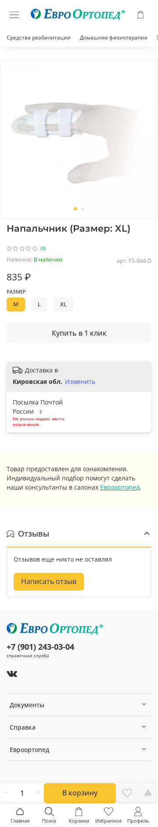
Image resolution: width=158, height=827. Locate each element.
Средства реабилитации (39, 37)
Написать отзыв (48, 581)
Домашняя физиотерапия (113, 37)
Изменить (80, 382)
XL (63, 304)
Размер (16, 292)
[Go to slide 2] (82, 209)
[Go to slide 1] (75, 209)
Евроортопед (120, 487)
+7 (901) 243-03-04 (40, 646)
